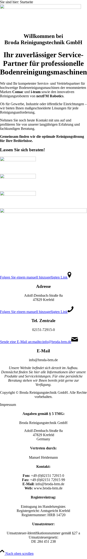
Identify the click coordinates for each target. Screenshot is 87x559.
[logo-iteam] (18, 177)
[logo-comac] (18, 160)
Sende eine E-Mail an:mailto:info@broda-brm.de (35, 342)
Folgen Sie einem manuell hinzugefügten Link (34, 277)
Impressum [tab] (8, 405)
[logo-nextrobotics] (18, 194)
